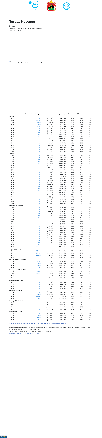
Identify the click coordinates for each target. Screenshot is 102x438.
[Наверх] (99, 435)
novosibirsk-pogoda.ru (15, 333)
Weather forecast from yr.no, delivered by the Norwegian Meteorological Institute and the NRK (37, 323)
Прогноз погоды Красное (32, 333)
